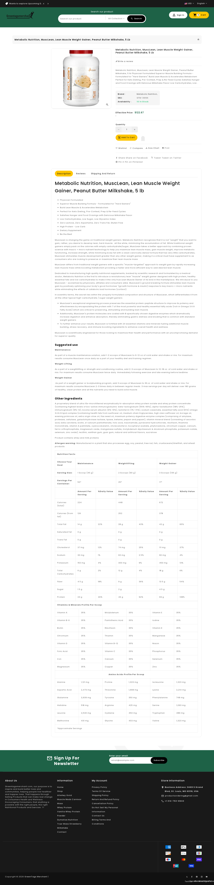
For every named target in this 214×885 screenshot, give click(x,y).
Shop (60, 791)
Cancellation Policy (103, 803)
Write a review (125, 61)
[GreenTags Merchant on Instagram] (202, 877)
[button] (143, 138)
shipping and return (103, 173)
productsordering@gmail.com (181, 795)
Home (60, 787)
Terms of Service (101, 791)
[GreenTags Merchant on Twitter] (187, 877)
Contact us (98, 815)
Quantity (120, 124)
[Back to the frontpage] (198, 39)
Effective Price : (124, 114)
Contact (62, 832)
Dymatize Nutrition (67, 819)
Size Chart (153, 148)
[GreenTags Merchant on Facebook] (192, 877)
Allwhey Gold (64, 795)
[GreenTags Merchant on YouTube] (207, 877)
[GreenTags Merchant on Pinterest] (197, 877)
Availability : (124, 101)
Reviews (81, 173)
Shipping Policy (100, 795)
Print (166, 148)
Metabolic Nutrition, (147, 94)
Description (64, 173)
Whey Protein (64, 807)
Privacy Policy (99, 787)
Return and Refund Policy (105, 799)
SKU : (120, 98)
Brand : (121, 94)
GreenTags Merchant (35, 876)
